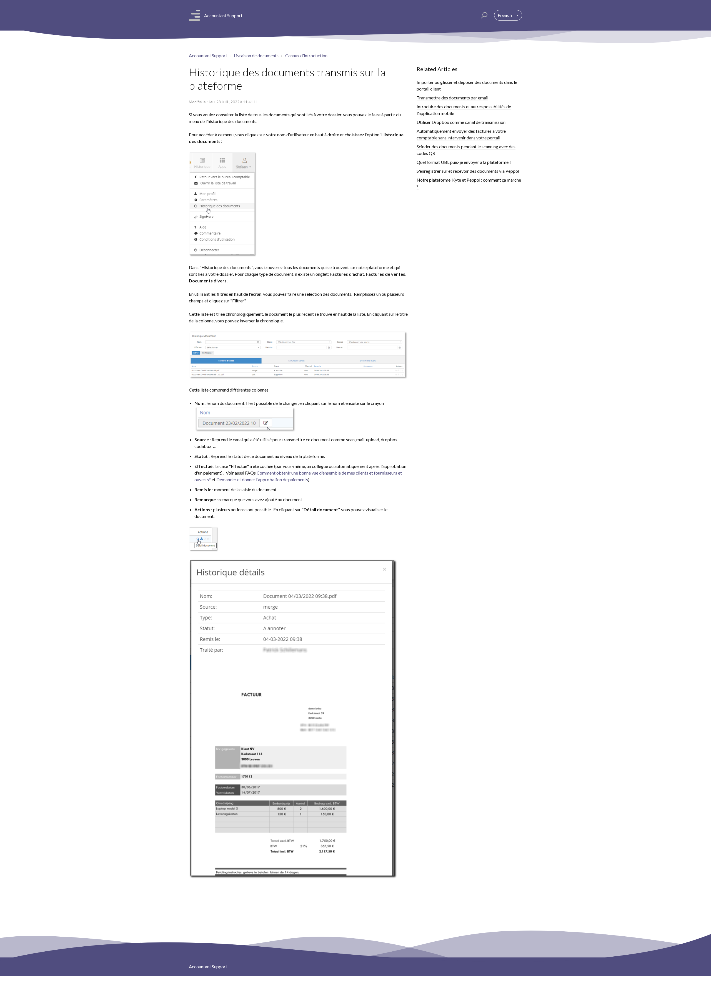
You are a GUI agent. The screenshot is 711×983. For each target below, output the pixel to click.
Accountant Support (208, 55)
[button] (483, 15)
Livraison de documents (256, 55)
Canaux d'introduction (306, 55)
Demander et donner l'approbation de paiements (262, 479)
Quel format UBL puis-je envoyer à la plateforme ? (464, 162)
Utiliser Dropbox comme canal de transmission (461, 122)
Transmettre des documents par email (452, 97)
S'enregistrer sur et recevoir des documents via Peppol (468, 171)
